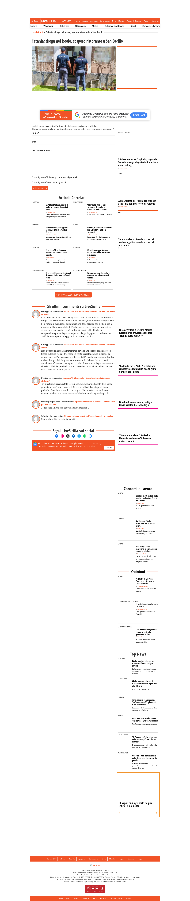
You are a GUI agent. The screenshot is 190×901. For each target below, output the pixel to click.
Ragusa (129, 21)
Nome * (35, 133)
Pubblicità (85, 898)
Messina (121, 21)
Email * (35, 142)
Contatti (75, 898)
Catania (85, 21)
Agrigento (94, 21)
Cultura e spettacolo (105, 26)
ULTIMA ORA (66, 21)
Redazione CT (51, 212)
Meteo (85, 26)
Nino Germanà (141, 637)
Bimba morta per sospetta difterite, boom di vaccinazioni (88, 416)
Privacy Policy (64, 898)
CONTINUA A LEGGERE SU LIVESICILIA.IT (73, 295)
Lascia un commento (42, 150)
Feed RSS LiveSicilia (100, 898)
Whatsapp (39, 26)
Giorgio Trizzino (142, 609)
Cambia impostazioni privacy (120, 898)
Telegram (54, 26)
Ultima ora (71, 26)
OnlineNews (123, 168)
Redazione (140, 503)
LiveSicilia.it (37, 32)
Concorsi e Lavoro (141, 26)
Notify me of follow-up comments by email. (55, 177)
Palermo (77, 21)
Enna (114, 21)
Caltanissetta (105, 21)
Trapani (146, 21)
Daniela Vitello (142, 554)
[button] (120, 813)
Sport (123, 26)
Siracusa (138, 21)
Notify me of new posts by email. (50, 182)
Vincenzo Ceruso (142, 586)
